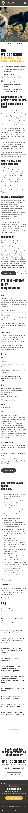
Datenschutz (13, 806)
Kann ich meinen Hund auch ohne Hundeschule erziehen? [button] (12, 714)
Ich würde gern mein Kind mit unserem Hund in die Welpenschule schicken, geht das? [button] (12, 680)
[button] (24, 3)
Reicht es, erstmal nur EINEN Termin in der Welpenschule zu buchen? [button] (12, 641)
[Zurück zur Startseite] (9, 3)
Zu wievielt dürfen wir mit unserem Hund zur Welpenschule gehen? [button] (11, 669)
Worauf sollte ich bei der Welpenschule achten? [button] (10, 698)
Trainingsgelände (6, 598)
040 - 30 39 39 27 (14, 762)
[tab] (6, 43)
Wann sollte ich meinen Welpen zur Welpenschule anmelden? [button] (11, 611)
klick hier (5, 307)
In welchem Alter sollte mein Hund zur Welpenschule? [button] (12, 706)
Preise (22, 273)
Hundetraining (6, 793)
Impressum (4, 806)
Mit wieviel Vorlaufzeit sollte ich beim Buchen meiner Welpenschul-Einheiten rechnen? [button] (12, 622)
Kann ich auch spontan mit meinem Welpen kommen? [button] (11, 632)
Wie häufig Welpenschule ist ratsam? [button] (12, 690)
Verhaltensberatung (19, 793)
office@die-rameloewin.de (14, 768)
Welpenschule (18, 791)
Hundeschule (9, 791)
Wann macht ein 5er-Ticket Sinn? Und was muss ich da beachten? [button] (12, 651)
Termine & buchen (14, 775)
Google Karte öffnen (10, 400)
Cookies (19, 806)
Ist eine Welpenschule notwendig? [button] (10, 660)
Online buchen (9, 273)
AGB (24, 806)
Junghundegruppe (9, 325)
